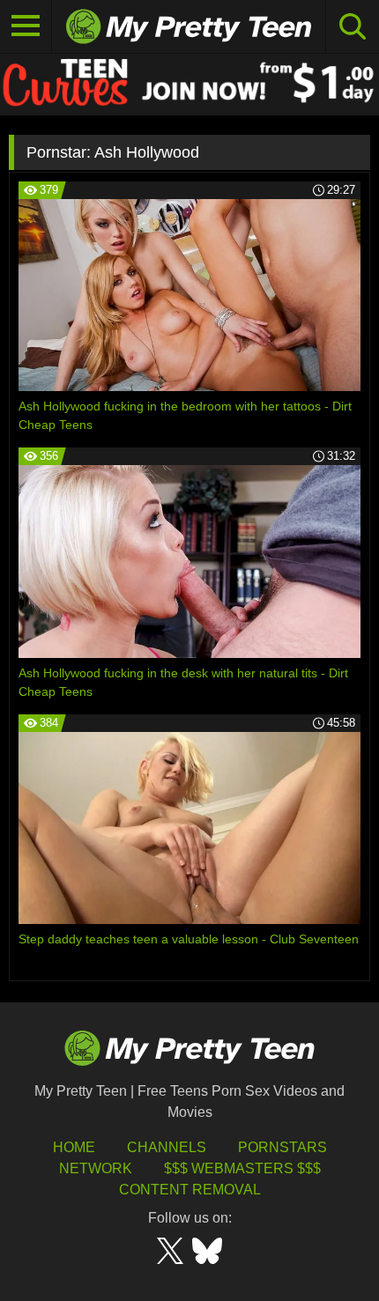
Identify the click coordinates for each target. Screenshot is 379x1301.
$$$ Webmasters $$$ (242, 1168)
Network (95, 1168)
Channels (166, 1147)
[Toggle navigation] (26, 26)
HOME (74, 1147)
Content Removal (190, 1189)
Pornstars (282, 1147)
